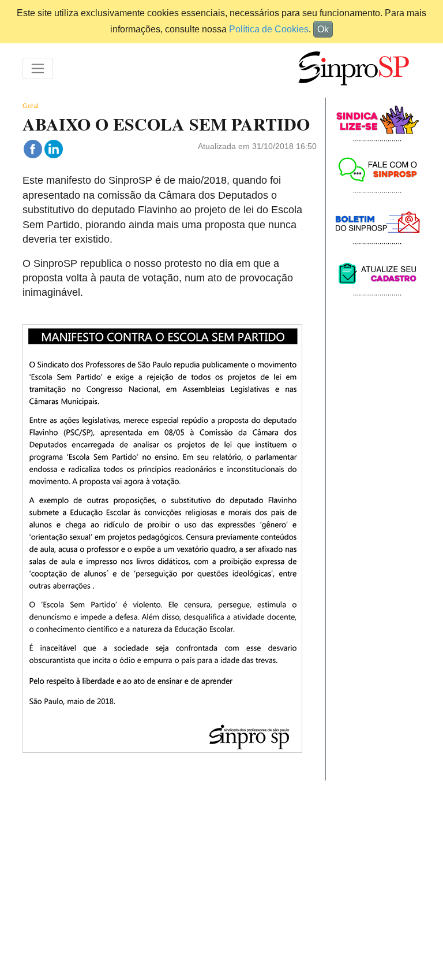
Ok (323, 29)
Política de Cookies (269, 29)
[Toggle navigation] (37, 68)
